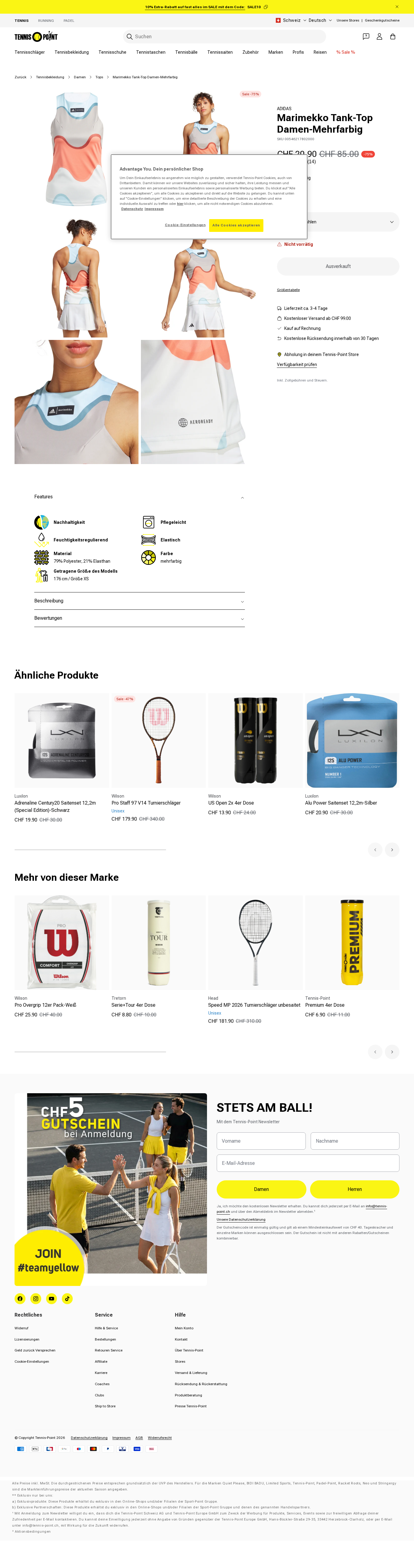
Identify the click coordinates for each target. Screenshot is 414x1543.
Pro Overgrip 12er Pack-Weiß (45, 1005)
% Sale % (345, 52)
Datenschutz (132, 209)
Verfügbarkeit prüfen (297, 364)
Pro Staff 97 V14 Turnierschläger (146, 803)
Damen (80, 77)
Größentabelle (288, 290)
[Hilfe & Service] (366, 36)
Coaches (102, 1384)
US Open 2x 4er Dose (231, 803)
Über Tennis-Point (189, 1350)
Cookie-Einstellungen (32, 1361)
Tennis (21, 21)
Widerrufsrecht (160, 1438)
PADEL (69, 21)
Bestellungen (105, 1339)
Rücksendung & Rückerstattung (201, 1384)
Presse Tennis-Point (191, 1406)
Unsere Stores (348, 20)
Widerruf (21, 1328)
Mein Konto (184, 1328)
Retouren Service (108, 1350)
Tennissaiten (220, 52)
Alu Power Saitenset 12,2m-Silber (341, 803)
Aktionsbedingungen (33, 1532)
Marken (276, 52)
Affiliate (101, 1361)
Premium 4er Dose (325, 1005)
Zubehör (250, 52)
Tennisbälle (186, 52)
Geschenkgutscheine (382, 20)
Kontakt (181, 1339)
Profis (298, 52)
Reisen (320, 52)
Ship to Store (105, 1406)
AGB (139, 1438)
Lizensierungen (27, 1339)
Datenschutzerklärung (89, 1438)
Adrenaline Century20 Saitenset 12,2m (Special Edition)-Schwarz (55, 806)
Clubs (99, 1395)
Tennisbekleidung (72, 52)
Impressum (121, 1438)
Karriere (101, 1373)
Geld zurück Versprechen (35, 1350)
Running (46, 21)
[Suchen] (129, 36)
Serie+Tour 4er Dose (133, 1005)
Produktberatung (188, 1395)
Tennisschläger (30, 52)
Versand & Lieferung (191, 1373)
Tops (99, 77)
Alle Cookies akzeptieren (236, 225)
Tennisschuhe (112, 52)
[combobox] (224, 36)
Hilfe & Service (106, 1328)
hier (180, 204)
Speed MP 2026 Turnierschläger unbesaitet (254, 1005)
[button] (375, 850)
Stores (180, 1361)
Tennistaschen (150, 52)
